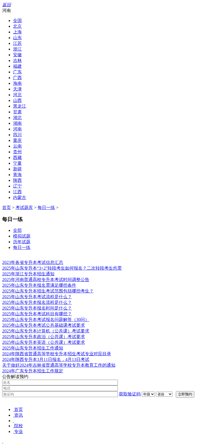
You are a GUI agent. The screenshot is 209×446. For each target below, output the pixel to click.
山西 (17, 100)
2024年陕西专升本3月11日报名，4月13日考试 (45, 359)
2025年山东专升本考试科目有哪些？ (37, 313)
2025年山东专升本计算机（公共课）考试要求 (45, 331)
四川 (17, 134)
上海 (17, 32)
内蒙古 (19, 197)
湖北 (17, 117)
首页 (6, 207)
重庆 (17, 140)
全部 (17, 230)
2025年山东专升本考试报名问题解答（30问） (45, 319)
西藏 (17, 157)
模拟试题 (21, 236)
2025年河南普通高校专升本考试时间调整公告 (45, 279)
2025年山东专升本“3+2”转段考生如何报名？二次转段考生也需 (62, 268)
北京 (17, 26)
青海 (17, 174)
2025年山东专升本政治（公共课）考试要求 (43, 336)
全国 (17, 20)
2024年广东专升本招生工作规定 (32, 371)
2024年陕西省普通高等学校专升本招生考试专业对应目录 (56, 353)
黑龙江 (19, 106)
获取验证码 (130, 394)
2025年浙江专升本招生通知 (28, 274)
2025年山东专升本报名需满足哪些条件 (39, 285)
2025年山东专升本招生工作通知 (32, 348)
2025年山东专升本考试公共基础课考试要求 (43, 325)
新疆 (17, 169)
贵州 (17, 151)
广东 (17, 72)
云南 (17, 146)
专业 (18, 431)
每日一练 (46, 207)
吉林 (17, 60)
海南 (17, 83)
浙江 (17, 49)
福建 (17, 66)
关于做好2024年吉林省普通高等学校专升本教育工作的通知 (58, 365)
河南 (17, 129)
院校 (18, 425)
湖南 (17, 123)
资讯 (18, 415)
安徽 (17, 54)
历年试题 (21, 241)
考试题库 (24, 207)
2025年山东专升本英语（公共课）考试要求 (43, 342)
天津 (17, 89)
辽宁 (17, 186)
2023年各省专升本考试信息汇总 (32, 262)
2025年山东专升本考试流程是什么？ (37, 296)
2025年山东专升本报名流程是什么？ (37, 302)
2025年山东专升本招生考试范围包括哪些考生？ (48, 291)
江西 (17, 191)
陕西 (17, 180)
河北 (17, 94)
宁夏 (17, 163)
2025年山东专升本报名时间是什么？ (37, 308)
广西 (17, 77)
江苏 (17, 43)
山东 (17, 37)
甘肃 (17, 112)
